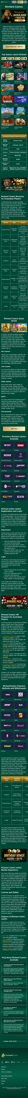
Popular (3, 58)
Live (10, 58)
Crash (16, 58)
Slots (22, 58)
